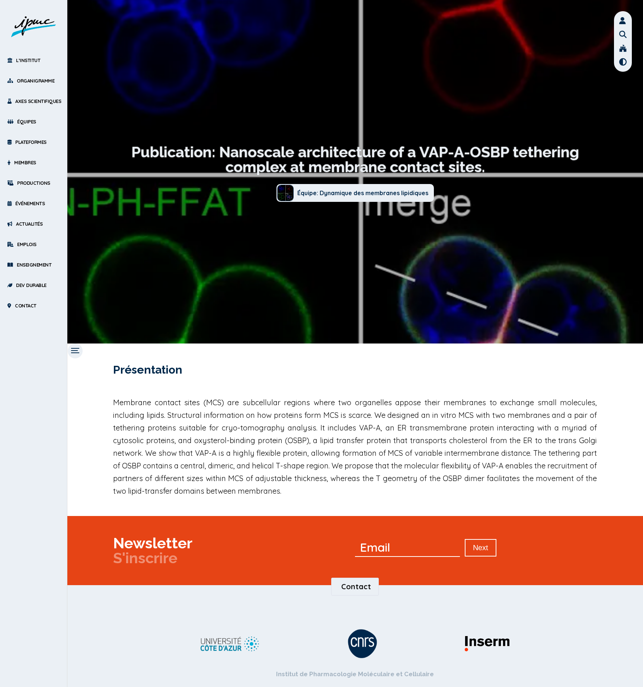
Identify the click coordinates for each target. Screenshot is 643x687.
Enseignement (34, 265)
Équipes (26, 122)
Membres (25, 162)
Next (480, 548)
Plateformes (31, 142)
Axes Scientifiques (38, 101)
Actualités (29, 224)
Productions (33, 183)
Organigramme (35, 81)
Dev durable (31, 285)
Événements (30, 203)
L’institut (28, 60)
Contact (25, 306)
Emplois (26, 244)
